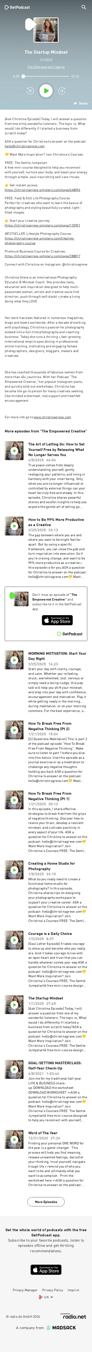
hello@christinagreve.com (25, 146)
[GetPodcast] (17, 7)
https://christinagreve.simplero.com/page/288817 (42, 256)
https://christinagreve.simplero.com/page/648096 (42, 190)
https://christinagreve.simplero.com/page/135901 (42, 225)
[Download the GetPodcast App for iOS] (57, 620)
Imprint (73, 1290)
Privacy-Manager (25, 1290)
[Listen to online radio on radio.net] (73, 1316)
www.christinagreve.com (52, 417)
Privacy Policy (52, 1290)
